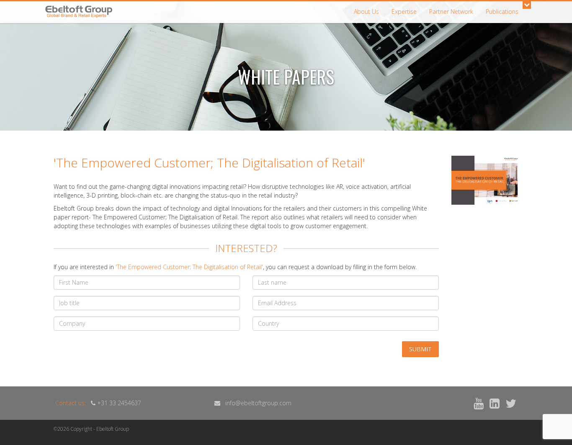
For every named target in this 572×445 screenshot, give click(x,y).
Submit (420, 349)
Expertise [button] (404, 11)
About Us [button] (366, 11)
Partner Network (451, 11)
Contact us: (70, 403)
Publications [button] (502, 11)
